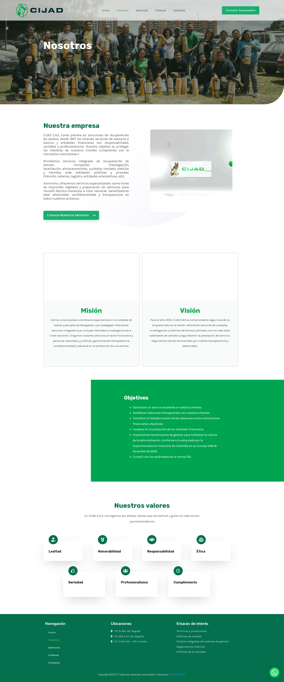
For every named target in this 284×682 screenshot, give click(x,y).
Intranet (160, 10)
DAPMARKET (177, 674)
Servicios (142, 10)
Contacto (179, 10)
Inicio (105, 10)
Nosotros (123, 10)
